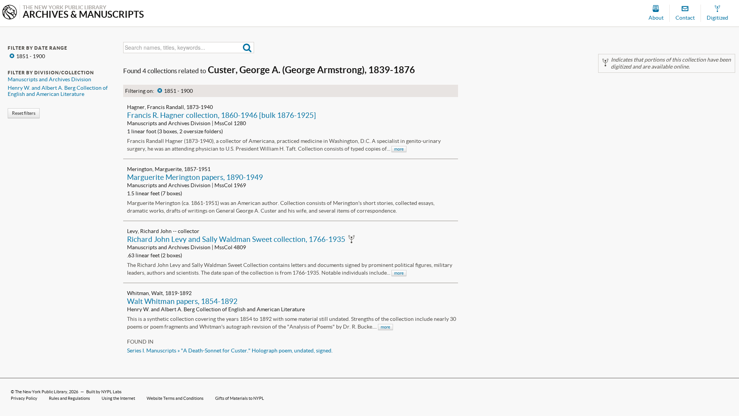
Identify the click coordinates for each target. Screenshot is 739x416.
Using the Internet (118, 398)
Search (247, 47)
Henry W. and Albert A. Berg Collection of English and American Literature (58, 91)
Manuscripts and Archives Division (49, 79)
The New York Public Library (41, 391)
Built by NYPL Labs (104, 391)
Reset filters (23, 113)
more (399, 149)
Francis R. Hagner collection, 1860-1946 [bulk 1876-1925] (221, 115)
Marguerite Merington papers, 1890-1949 (195, 177)
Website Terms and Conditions (175, 398)
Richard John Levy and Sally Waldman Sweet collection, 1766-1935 (236, 239)
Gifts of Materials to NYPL (239, 398)
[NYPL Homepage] (9, 13)
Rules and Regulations (69, 398)
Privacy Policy (24, 398)
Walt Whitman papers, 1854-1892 (182, 301)
